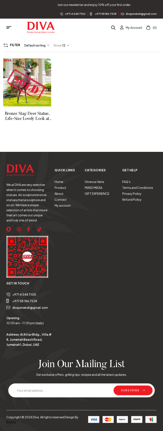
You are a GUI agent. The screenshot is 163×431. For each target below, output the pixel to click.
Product (60, 187)
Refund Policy (132, 199)
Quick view (33, 82)
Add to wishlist (21, 82)
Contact (61, 199)
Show (57, 45)
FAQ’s (126, 182)
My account (63, 205)
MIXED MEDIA (93, 187)
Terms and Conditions (137, 187)
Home (59, 182)
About (59, 193)
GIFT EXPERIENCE (97, 193)
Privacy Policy (132, 193)
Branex (11, 422)
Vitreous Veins (94, 182)
